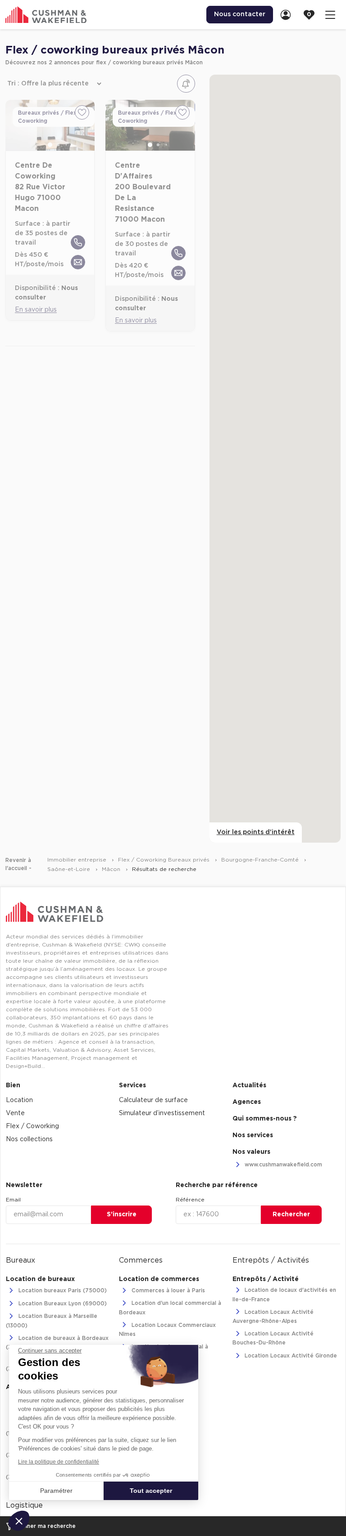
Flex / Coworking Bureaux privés (164, 859)
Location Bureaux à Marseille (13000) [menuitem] (51, 1321)
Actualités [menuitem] (249, 1085)
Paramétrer (56, 1490)
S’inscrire (122, 1214)
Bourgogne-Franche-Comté (260, 859)
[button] (19, 1521)
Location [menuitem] (19, 1100)
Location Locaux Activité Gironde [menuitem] (290, 1355)
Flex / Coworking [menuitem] (32, 1126)
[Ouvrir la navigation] (330, 14)
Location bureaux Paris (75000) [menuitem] (62, 1290)
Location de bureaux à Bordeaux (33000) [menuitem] (57, 1342)
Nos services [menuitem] (252, 1135)
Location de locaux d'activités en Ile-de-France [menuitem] (284, 1295)
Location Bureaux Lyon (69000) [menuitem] (62, 1303)
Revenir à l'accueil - (18, 864)
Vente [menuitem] (15, 1113)
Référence (190, 1199)
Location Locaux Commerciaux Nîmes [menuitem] (167, 1329)
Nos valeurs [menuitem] (251, 1152)
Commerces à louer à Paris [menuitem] (167, 1290)
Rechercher (291, 1214)
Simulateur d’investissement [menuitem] (162, 1113)
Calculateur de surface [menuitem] (153, 1100)
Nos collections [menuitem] (29, 1139)
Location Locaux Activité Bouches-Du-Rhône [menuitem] (273, 1338)
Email (13, 1199)
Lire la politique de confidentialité (58, 1462)
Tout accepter (151, 1490)
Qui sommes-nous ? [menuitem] (264, 1119)
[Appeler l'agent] (78, 242)
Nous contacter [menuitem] (239, 14)
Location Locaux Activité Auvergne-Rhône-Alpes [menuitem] (273, 1316)
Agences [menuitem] (246, 1102)
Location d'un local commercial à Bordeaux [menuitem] (170, 1308)
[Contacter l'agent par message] (78, 262)
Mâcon (112, 869)
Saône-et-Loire (69, 869)
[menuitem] (288, 14)
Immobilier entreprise (77, 859)
